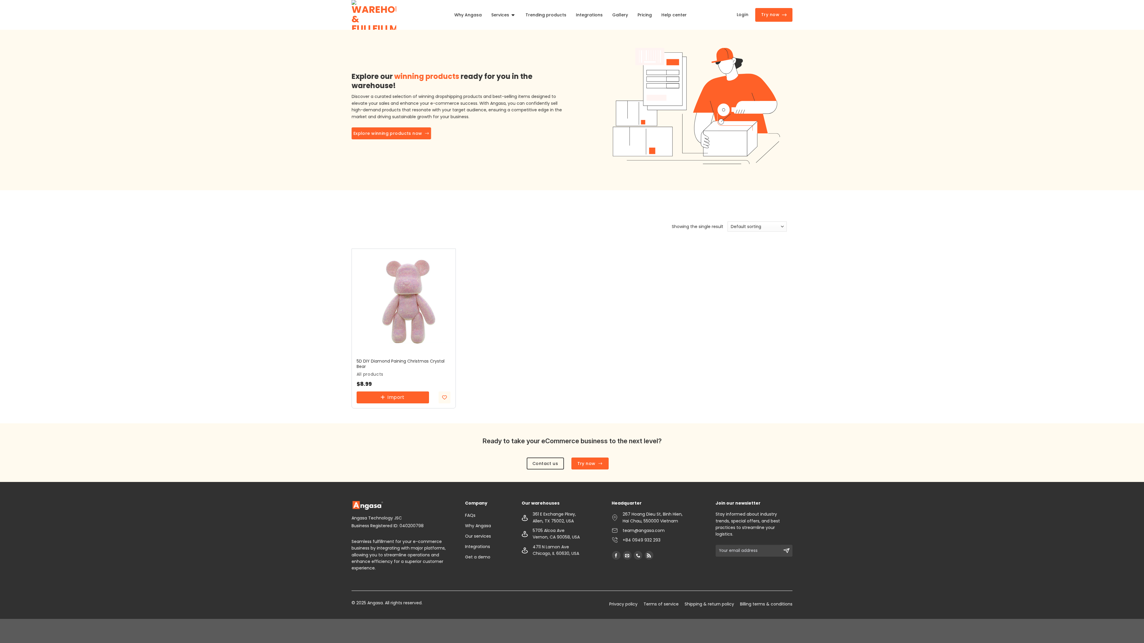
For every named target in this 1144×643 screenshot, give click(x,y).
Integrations (589, 15)
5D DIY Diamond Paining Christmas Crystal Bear (400, 363)
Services (500, 15)
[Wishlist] (444, 397)
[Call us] (638, 555)
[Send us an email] (627, 555)
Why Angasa (468, 15)
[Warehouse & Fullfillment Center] (374, 15)
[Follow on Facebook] (616, 555)
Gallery (620, 15)
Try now (770, 15)
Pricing (645, 15)
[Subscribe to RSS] (649, 555)
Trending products (546, 15)
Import (396, 397)
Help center (674, 15)
